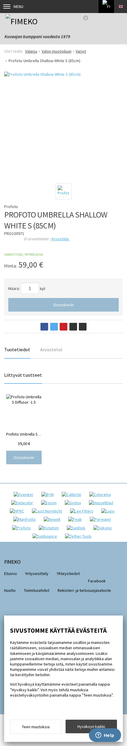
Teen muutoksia (36, 726)
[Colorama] (101, 494)
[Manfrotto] (26, 519)
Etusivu (10, 573)
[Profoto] (23, 528)
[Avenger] (25, 494)
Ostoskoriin (63, 304)
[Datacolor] (23, 502)
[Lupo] (109, 511)
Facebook (97, 581)
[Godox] (74, 502)
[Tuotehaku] (119, 21)
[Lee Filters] (83, 511)
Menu (18, 6)
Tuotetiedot (17, 349)
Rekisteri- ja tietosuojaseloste (84, 590)
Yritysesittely (36, 573)
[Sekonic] (104, 528)
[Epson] (50, 502)
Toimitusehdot (36, 590)
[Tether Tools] (80, 536)
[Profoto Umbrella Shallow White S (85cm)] (63, 125)
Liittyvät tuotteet (23, 375)
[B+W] (49, 494)
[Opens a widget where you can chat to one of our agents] (105, 735)
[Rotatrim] (50, 528)
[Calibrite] (73, 494)
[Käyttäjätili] (104, 21)
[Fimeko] (30, 21)
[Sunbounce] (46, 536)
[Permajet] (102, 519)
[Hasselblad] (102, 502)
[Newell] (53, 519)
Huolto (10, 590)
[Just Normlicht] (48, 511)
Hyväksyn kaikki (91, 726)
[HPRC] (18, 511)
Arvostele (60, 238)
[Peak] (76, 519)
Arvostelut (51, 349)
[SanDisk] (77, 528)
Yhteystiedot (68, 573)
